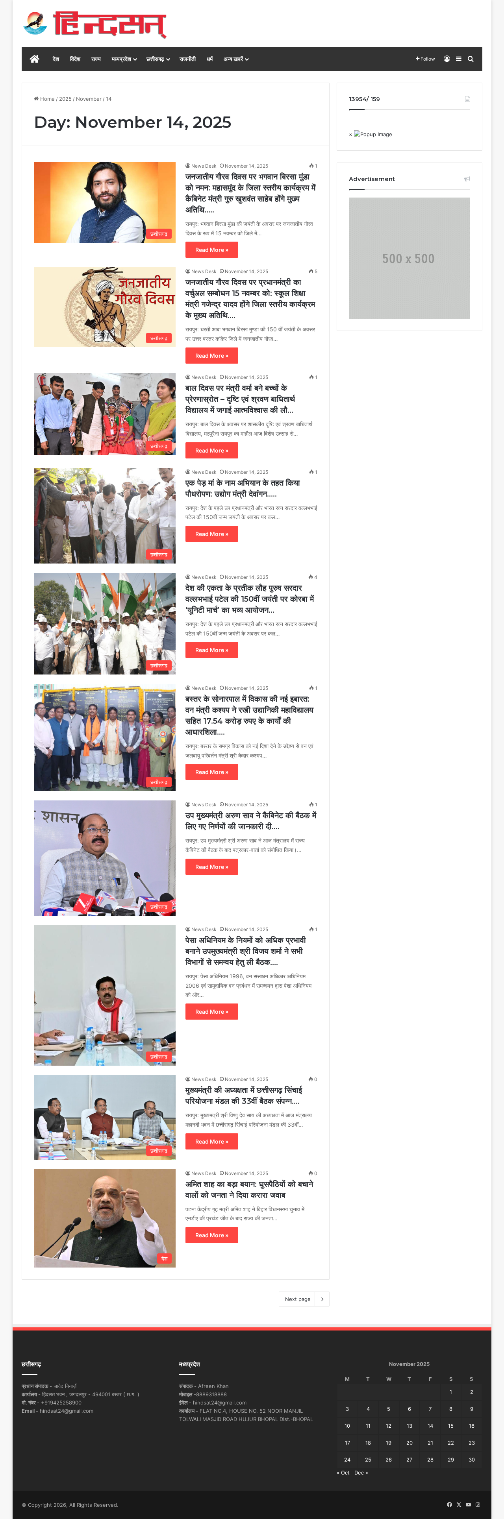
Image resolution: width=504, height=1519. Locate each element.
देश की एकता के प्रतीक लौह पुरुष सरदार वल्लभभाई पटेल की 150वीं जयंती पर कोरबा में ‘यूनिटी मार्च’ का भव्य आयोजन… (249, 599)
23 (472, 1443)
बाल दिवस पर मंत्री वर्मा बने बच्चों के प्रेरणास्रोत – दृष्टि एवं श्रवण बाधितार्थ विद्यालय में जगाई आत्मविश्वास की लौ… (240, 399)
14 (430, 1426)
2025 (65, 99)
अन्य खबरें (233, 58)
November (89, 99)
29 (451, 1459)
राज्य (96, 58)
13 (409, 1426)
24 (347, 1459)
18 (368, 1443)
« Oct (343, 1472)
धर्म (210, 58)
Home (47, 99)
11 (368, 1426)
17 (347, 1443)
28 (430, 1459)
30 (472, 1459)
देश (56, 58)
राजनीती (188, 58)
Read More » (211, 249)
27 (409, 1459)
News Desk (204, 166)
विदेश (75, 58)
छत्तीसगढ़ (155, 58)
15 (451, 1426)
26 (388, 1459)
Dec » (361, 1472)
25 (368, 1459)
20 (409, 1443)
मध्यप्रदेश (121, 58)
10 (347, 1426)
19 (388, 1443)
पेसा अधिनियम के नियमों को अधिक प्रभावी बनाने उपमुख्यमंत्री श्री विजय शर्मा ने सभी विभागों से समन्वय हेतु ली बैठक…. (245, 951)
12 (388, 1426)
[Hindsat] (94, 23)
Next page (298, 1299)
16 (471, 1426)
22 (451, 1443)
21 (430, 1443)
